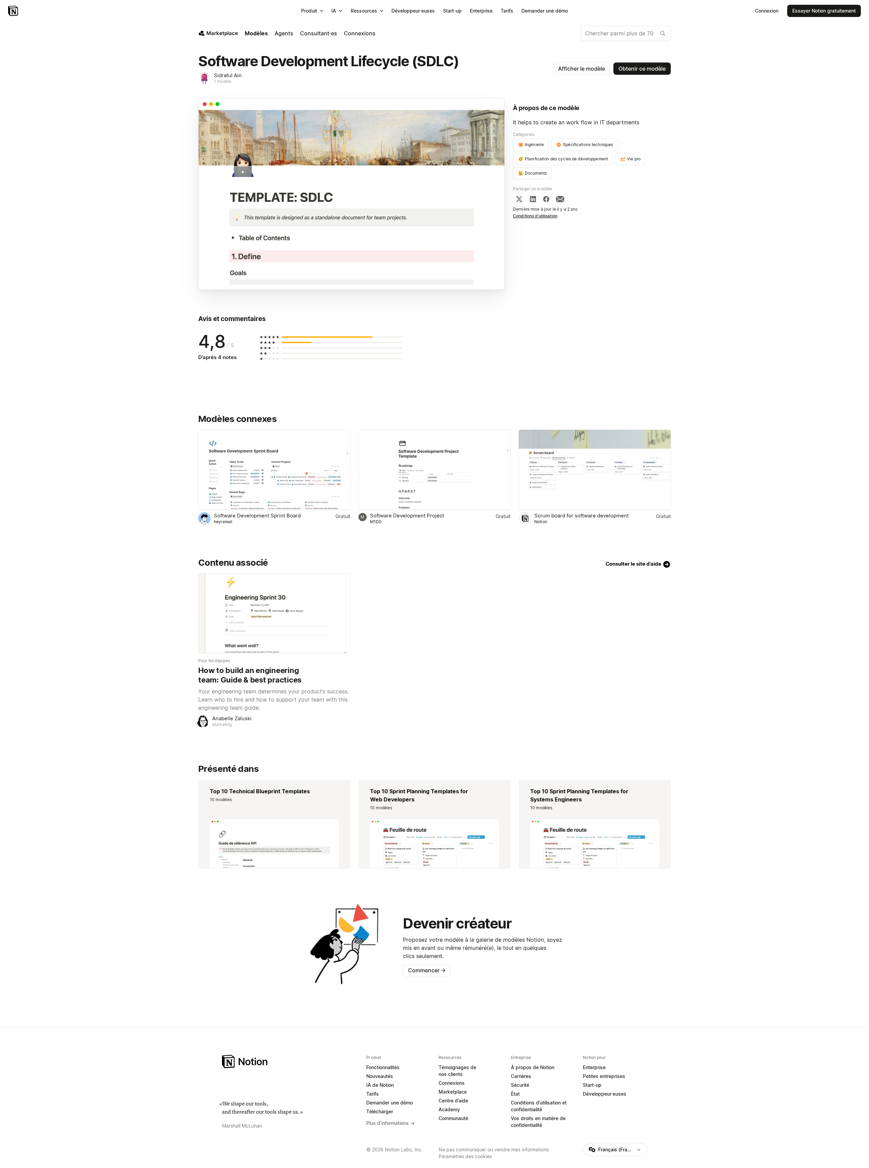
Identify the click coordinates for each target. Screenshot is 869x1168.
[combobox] (626, 33)
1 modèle (222, 81)
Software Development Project (407, 515)
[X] (519, 199)
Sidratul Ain (228, 75)
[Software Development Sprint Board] (274, 470)
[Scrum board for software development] (595, 470)
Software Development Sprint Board (257, 515)
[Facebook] (546, 199)
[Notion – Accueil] (13, 11)
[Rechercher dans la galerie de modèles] (662, 33)
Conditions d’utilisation (535, 215)
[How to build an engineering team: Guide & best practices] (274, 613)
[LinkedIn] (533, 199)
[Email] (560, 199)
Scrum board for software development (581, 515)
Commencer (427, 970)
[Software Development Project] (434, 470)
